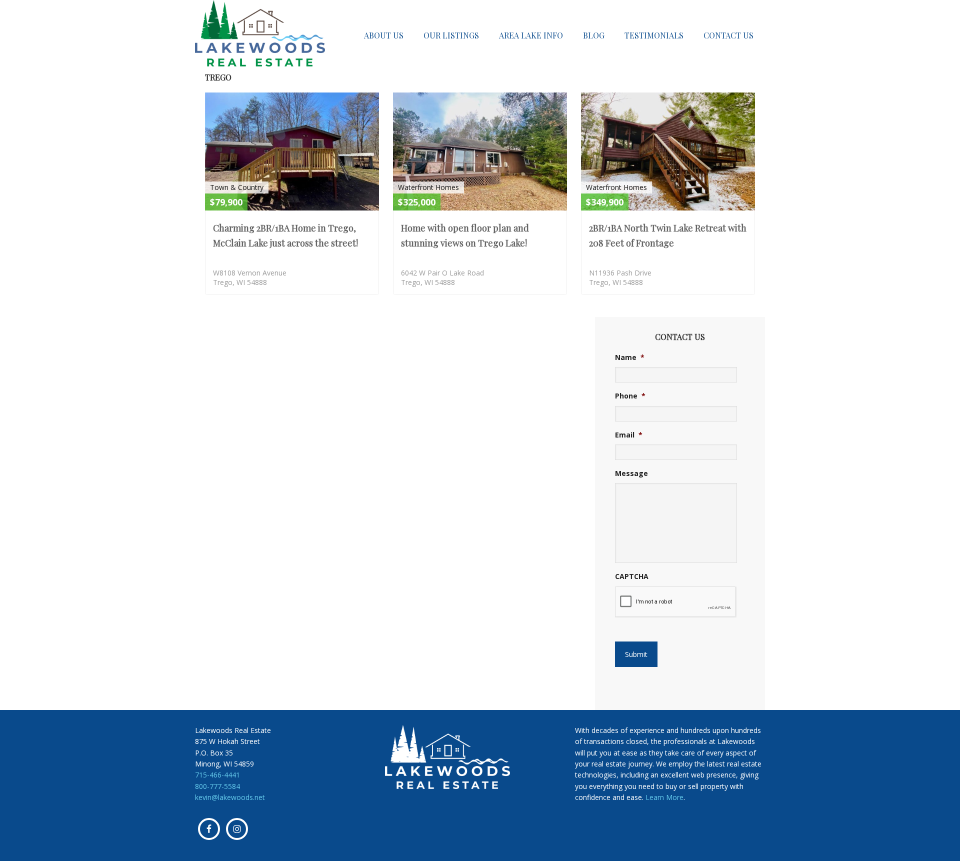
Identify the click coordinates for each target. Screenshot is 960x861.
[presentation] (675, 602)
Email (628, 435)
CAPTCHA (631, 576)
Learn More (665, 797)
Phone (630, 396)
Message (631, 473)
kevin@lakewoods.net (230, 797)
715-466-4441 (217, 775)
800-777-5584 (217, 786)
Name (629, 357)
